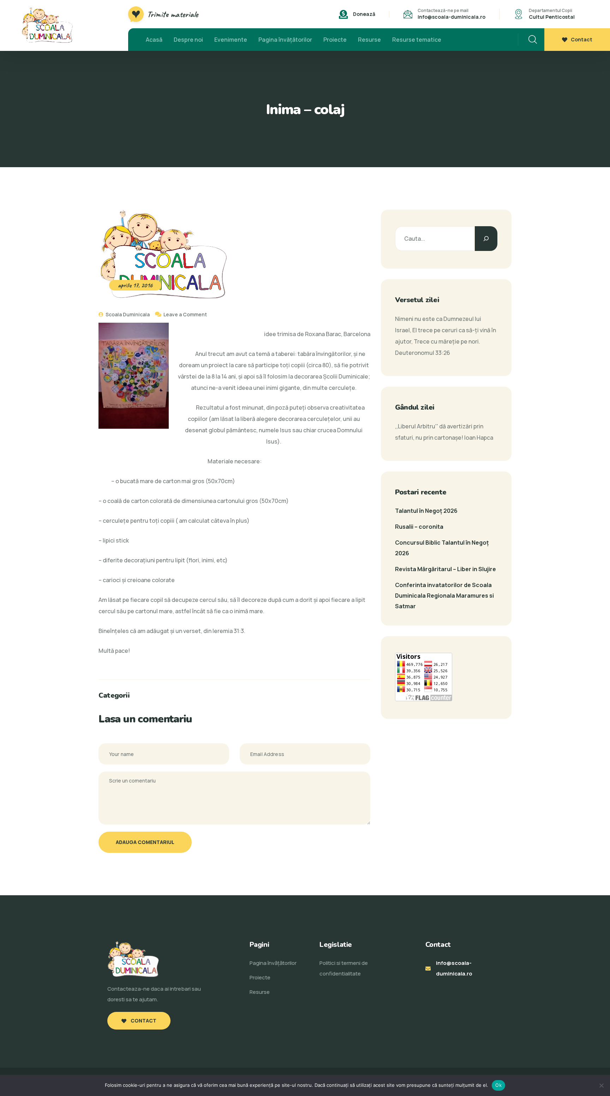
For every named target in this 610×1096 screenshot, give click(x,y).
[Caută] (486, 238)
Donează (364, 14)
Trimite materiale (172, 14)
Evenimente (230, 39)
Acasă (154, 39)
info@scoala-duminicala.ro (451, 16)
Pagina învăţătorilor (285, 39)
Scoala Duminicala (127, 314)
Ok (498, 1085)
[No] (601, 1085)
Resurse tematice (416, 39)
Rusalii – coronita (419, 527)
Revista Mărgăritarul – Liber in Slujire (445, 569)
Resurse (369, 39)
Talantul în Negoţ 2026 (426, 511)
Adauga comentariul (145, 842)
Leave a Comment (185, 314)
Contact (581, 39)
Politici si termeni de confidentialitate (343, 968)
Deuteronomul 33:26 (422, 353)
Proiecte (335, 39)
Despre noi (188, 39)
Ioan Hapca (478, 437)
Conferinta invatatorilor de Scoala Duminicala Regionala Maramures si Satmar (444, 595)
